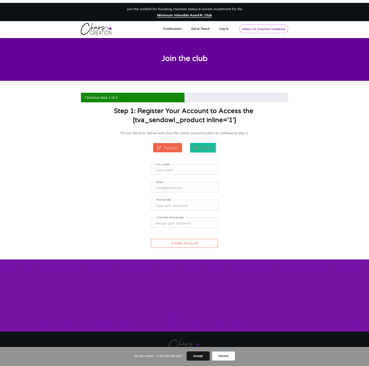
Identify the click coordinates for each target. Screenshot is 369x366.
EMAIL (160, 182)
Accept (198, 356)
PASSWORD (163, 199)
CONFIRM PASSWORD (170, 217)
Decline (224, 356)
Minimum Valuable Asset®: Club (184, 15)
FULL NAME (163, 164)
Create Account (184, 243)
